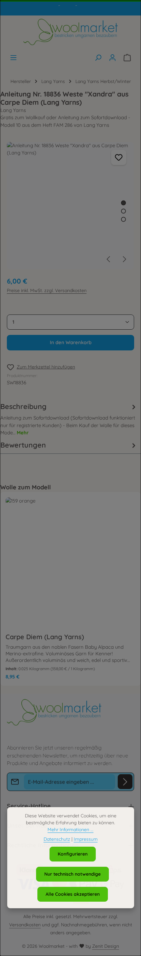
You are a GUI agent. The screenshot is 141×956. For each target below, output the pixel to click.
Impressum (86, 839)
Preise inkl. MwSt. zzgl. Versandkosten (47, 290)
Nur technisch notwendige (72, 874)
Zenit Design (105, 946)
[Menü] (13, 57)
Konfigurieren (73, 854)
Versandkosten (25, 925)
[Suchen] (98, 57)
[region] (70, 205)
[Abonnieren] (125, 781)
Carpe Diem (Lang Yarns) (45, 637)
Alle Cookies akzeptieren (73, 894)
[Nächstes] (124, 259)
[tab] (69, 418)
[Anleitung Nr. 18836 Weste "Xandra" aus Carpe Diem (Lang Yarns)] (70, 205)
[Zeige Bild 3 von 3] (123, 219)
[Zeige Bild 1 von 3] (123, 202)
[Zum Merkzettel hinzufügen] (118, 157)
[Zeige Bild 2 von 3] (123, 210)
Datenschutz (57, 839)
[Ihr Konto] (112, 57)
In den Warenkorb (70, 342)
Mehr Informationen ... (70, 830)
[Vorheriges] (109, 259)
